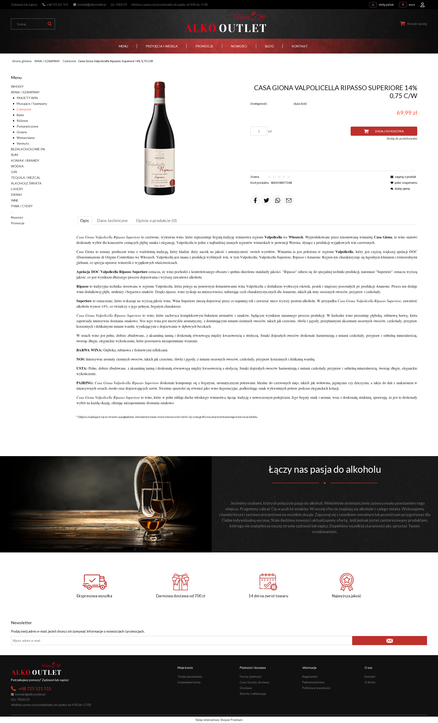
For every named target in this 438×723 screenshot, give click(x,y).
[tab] (84, 220)
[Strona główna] (225, 21)
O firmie (370, 682)
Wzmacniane (26, 138)
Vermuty (23, 143)
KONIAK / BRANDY (25, 160)
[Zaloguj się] (422, 3)
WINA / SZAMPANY (25, 92)
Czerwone (24, 109)
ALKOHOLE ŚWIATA (26, 183)
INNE (14, 200)
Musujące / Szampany (32, 103)
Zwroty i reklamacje (253, 693)
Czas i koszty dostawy (254, 682)
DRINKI (16, 195)
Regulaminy (310, 676)
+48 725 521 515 (57, 4)
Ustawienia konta (189, 682)
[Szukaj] (49, 24)
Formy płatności (250, 676)
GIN (14, 172)
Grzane (22, 132)
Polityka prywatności (316, 688)
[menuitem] (123, 46)
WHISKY (17, 86)
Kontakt (370, 676)
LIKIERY (17, 189)
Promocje (17, 223)
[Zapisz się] (389, 640)
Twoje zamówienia (189, 676)
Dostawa (246, 688)
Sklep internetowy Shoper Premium (219, 720)
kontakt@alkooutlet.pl (92, 4)
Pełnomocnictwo (313, 682)
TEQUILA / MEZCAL (25, 177)
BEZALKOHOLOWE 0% (28, 149)
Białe (20, 115)
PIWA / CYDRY (22, 206)
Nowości (17, 217)
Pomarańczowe (27, 126)
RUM (14, 155)
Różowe (22, 121)
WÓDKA (17, 166)
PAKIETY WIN (27, 98)
